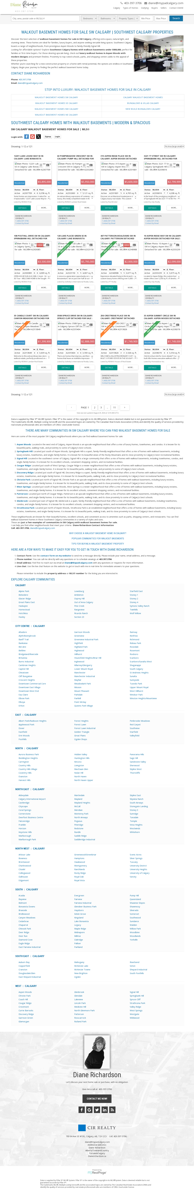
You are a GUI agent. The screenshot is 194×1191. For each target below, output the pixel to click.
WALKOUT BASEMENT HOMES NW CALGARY (56, 108)
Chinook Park (25, 928)
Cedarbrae (24, 921)
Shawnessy (135, 906)
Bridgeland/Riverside (28, 654)
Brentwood (24, 861)
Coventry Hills (25, 772)
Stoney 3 (134, 810)
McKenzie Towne (82, 969)
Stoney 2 (134, 598)
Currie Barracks (26, 1010)
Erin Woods (24, 735)
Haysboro (79, 910)
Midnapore (79, 932)
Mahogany (79, 962)
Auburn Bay (24, 962)
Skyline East (135, 795)
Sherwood (134, 765)
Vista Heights (136, 824)
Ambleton (79, 594)
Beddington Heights (28, 758)
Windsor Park (136, 694)
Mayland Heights (82, 802)
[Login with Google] (32, 138)
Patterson (79, 1014)
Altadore (23, 632)
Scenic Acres (135, 854)
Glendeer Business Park (85, 906)
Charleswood (25, 865)
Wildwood (134, 1017)
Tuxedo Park (136, 683)
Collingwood (24, 873)
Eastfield (23, 731)
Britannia (23, 657)
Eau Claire (23, 694)
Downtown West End (29, 690)
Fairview (78, 899)
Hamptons (79, 858)
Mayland (78, 798)
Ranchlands (79, 869)
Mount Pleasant (81, 690)
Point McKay (80, 702)
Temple (133, 821)
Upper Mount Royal (139, 687)
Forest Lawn (80, 724)
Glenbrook (79, 992)
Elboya (22, 702)
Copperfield (24, 965)
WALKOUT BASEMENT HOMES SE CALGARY (56, 103)
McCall (77, 806)
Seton (132, 965)
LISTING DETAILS (22, 207)
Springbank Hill (137, 995)
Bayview (22, 899)
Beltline (22, 650)
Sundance (134, 921)
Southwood (135, 917)
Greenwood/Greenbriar (85, 854)
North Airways (81, 817)
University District (138, 865)
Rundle (77, 832)
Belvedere (23, 594)
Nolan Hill (78, 772)
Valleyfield (134, 735)
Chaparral (23, 924)
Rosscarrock (80, 1017)
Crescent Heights (27, 679)
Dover (21, 728)
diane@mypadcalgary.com (30, 83)
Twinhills (134, 609)
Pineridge (78, 824)
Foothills (23, 739)
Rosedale (134, 646)
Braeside (23, 910)
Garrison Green (26, 1017)
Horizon (22, 828)
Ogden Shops (80, 739)
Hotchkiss (23, 613)
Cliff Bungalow (25, 676)
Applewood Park (26, 724)
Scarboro (134, 657)
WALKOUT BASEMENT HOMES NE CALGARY (56, 114)
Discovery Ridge (26, 1014)
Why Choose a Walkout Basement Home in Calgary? (97, 533)
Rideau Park (135, 643)
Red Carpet (135, 724)
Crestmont (24, 1006)
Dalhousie (23, 876)
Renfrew (134, 635)
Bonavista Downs (27, 906)
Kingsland (78, 917)
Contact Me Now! (97, 1098)
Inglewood (79, 661)
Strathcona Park (137, 1003)
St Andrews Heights (139, 672)
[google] (89, 1109)
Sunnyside (134, 679)
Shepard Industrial (138, 969)
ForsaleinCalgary (97, 1153)
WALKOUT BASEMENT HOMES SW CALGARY (56, 97)
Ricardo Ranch (81, 613)
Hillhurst (78, 654)
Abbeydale (24, 795)
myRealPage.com (97, 1173)
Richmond (134, 639)
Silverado (134, 910)
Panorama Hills (137, 754)
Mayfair (77, 679)
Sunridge (134, 813)
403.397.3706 (25, 79)
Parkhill (77, 698)
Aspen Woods (25, 992)
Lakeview (78, 999)
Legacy (77, 924)
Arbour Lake (24, 854)
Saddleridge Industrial (84, 839)
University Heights (138, 869)
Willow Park (135, 928)
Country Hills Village (28, 769)
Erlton (21, 705)
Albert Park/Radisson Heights (32, 720)
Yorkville (134, 939)
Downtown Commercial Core (32, 683)
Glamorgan (24, 1021)
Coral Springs (25, 810)
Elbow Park (24, 698)
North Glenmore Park (84, 1010)
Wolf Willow (135, 613)
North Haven (80, 776)
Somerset (134, 913)
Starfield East (136, 591)
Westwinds (135, 828)
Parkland (78, 947)
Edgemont (24, 880)
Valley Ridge (135, 1006)
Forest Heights (81, 720)
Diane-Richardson (97, 1147)
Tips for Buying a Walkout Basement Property (97, 543)
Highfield (78, 643)
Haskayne (23, 605)
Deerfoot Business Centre (31, 817)
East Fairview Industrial (29, 947)
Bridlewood (24, 913)
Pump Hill (134, 895)
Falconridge (24, 821)
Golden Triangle (81, 731)
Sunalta (133, 676)
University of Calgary (139, 873)
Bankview (23, 643)
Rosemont (135, 650)
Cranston (23, 969)
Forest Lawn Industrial (84, 728)
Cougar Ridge (25, 1003)
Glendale (78, 995)
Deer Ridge (24, 932)
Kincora (77, 761)
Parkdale (78, 694)
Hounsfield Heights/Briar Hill (87, 657)
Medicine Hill (80, 1006)
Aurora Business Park (29, 754)
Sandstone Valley (138, 761)
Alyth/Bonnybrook (27, 635)
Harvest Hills (25, 780)
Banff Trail (24, 639)
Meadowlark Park (82, 683)
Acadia (22, 895)
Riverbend (134, 962)
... (107, 407)
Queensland (135, 899)
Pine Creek (79, 605)
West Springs (136, 1010)
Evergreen (79, 895)
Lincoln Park (80, 1003)
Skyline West (136, 769)
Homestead (24, 609)
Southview (134, 728)
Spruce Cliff (135, 999)
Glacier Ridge (25, 598)
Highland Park (80, 646)
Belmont (23, 902)
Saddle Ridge (80, 835)
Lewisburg (79, 591)
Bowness (23, 858)
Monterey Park (81, 813)
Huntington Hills (81, 758)
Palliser (77, 943)
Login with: (17, 136)
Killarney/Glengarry (83, 665)
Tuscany (134, 861)
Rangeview (79, 609)
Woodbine (135, 932)
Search (176, 18)
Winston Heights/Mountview (143, 698)
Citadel (22, 869)
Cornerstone (25, 813)
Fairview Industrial (82, 902)
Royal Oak (79, 876)
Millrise (77, 936)
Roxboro (134, 654)
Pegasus (78, 821)
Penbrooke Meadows (140, 720)
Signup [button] (48, 136)
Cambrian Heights (27, 665)
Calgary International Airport (32, 798)
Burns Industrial (26, 661)
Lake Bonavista (81, 921)
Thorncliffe (135, 772)
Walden (133, 924)
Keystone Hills (25, 832)
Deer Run (23, 936)
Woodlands (135, 936)
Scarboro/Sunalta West (141, 661)
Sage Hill (134, 758)
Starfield (134, 731)
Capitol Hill (24, 668)
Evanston (23, 776)
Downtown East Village (29, 687)
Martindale (79, 795)
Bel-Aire (22, 646)
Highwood (79, 650)
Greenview (79, 635)
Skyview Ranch (136, 798)
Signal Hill (134, 992)
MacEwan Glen (81, 769)
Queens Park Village (83, 705)
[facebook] (82, 1109)
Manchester (79, 672)
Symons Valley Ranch (139, 605)
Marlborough (25, 835)
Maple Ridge (80, 928)
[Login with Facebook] (26, 138)
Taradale (134, 817)
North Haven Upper (83, 780)
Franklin (22, 824)
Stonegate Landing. (139, 806)
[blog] (112, 1109)
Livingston (79, 765)
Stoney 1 (134, 594)
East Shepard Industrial (30, 976)
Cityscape (23, 806)
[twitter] (97, 1109)
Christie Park (25, 995)
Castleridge (24, 802)
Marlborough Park (27, 839)
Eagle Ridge (24, 943)
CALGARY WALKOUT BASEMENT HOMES (143, 97)
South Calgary (136, 668)
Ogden (77, 976)
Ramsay (133, 632)
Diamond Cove (26, 939)
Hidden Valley (80, 754)
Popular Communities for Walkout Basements (98, 538)
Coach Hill (23, 999)
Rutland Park (80, 1021)
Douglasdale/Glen (27, 973)
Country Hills (25, 765)
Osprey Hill (79, 598)
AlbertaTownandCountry (97, 1150)
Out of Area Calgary (83, 602)
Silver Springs (136, 858)
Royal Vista (79, 880)
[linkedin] (105, 1109)
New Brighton (80, 973)
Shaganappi (135, 665)
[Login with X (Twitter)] (38, 138)
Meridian (78, 810)
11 (114, 407)
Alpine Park (24, 591)
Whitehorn (135, 832)
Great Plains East (27, 602)
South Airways (136, 802)
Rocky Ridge (80, 873)
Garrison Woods (82, 632)
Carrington (24, 761)
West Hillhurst (136, 690)
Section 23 (79, 616)
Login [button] (57, 136)
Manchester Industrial (84, 676)
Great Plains (80, 735)
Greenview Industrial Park (86, 639)
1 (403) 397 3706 (22, 221)
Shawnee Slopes (137, 902)
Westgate (134, 1014)
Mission (77, 687)
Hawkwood (79, 861)
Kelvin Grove (80, 913)
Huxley (22, 616)
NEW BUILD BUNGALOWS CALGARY (143, 108)
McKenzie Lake (81, 965)
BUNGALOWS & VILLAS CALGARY (143, 103)
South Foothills (137, 973)
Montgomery (80, 865)
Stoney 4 (134, 602)
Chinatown (24, 672)
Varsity (133, 876)
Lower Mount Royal (83, 668)
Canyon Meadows (27, 917)
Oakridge (78, 939)
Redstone (78, 828)
